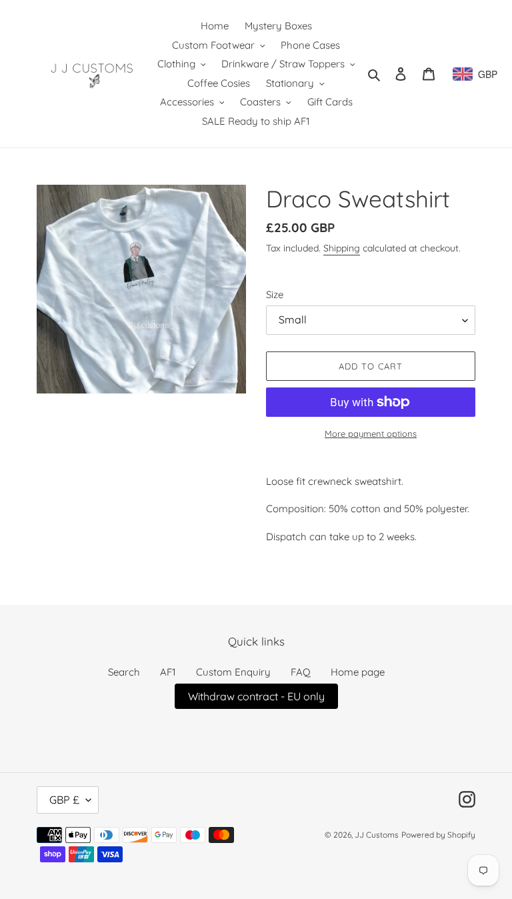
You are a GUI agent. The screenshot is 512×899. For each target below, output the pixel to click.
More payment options (371, 433)
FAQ (301, 672)
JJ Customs (377, 835)
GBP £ (64, 799)
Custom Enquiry (233, 672)
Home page (358, 672)
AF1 (168, 672)
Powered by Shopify (438, 835)
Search (124, 672)
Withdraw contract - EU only (256, 696)
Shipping (341, 248)
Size (274, 294)
